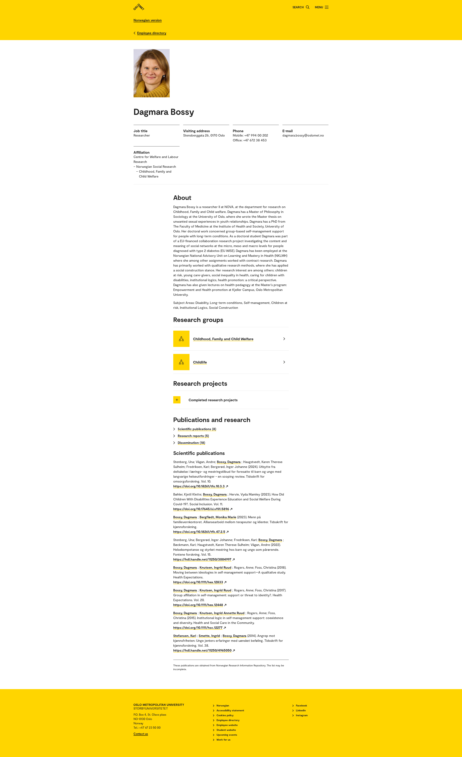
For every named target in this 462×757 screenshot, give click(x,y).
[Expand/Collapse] (176, 399)
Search (298, 7)
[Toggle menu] (326, 7)
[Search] (308, 7)
